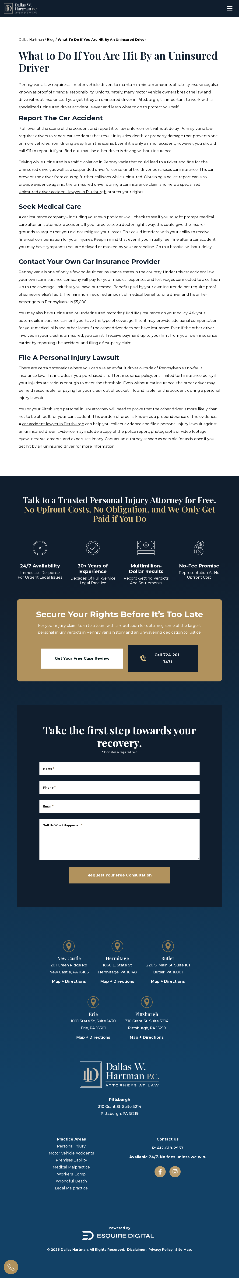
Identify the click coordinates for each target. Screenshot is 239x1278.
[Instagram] (175, 1171)
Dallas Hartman (31, 40)
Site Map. (183, 1249)
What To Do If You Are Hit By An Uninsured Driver (102, 40)
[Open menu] (229, 8)
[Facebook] (160, 1171)
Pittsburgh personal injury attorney (75, 409)
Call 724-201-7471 (168, 658)
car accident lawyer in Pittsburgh (53, 424)
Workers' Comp (71, 1174)
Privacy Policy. (160, 1249)
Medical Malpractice (71, 1167)
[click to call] (11, 1267)
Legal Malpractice (71, 1188)
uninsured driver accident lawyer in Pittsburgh (62, 192)
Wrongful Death (71, 1181)
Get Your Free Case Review (82, 658)
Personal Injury (71, 1146)
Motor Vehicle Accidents (71, 1153)
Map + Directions (69, 981)
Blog (51, 40)
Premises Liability (71, 1160)
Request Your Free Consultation (120, 875)
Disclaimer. (137, 1249)
